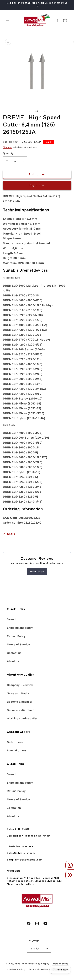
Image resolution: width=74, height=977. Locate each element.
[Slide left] (29, 111)
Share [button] (11, 533)
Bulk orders (15, 742)
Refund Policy (16, 636)
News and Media (18, 693)
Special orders (17, 750)
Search (12, 619)
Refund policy (60, 964)
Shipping (7, 147)
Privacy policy (17, 969)
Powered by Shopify (38, 964)
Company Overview (20, 685)
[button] (7, 20)
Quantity (8, 153)
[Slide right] (45, 111)
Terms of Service (18, 644)
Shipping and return (20, 627)
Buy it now (37, 185)
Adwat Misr (21, 964)
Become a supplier (19, 701)
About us (13, 661)
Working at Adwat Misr (22, 718)
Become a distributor (21, 710)
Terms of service (38, 969)
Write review (37, 571)
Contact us (14, 652)
